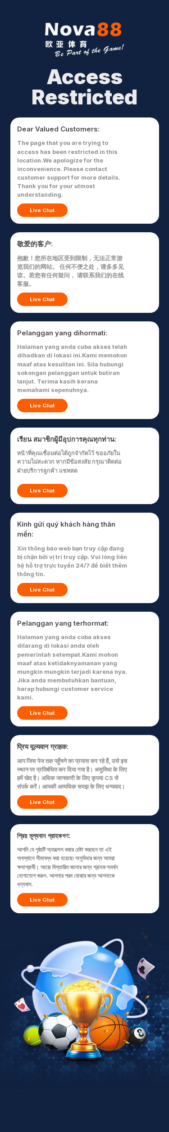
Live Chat (42, 210)
